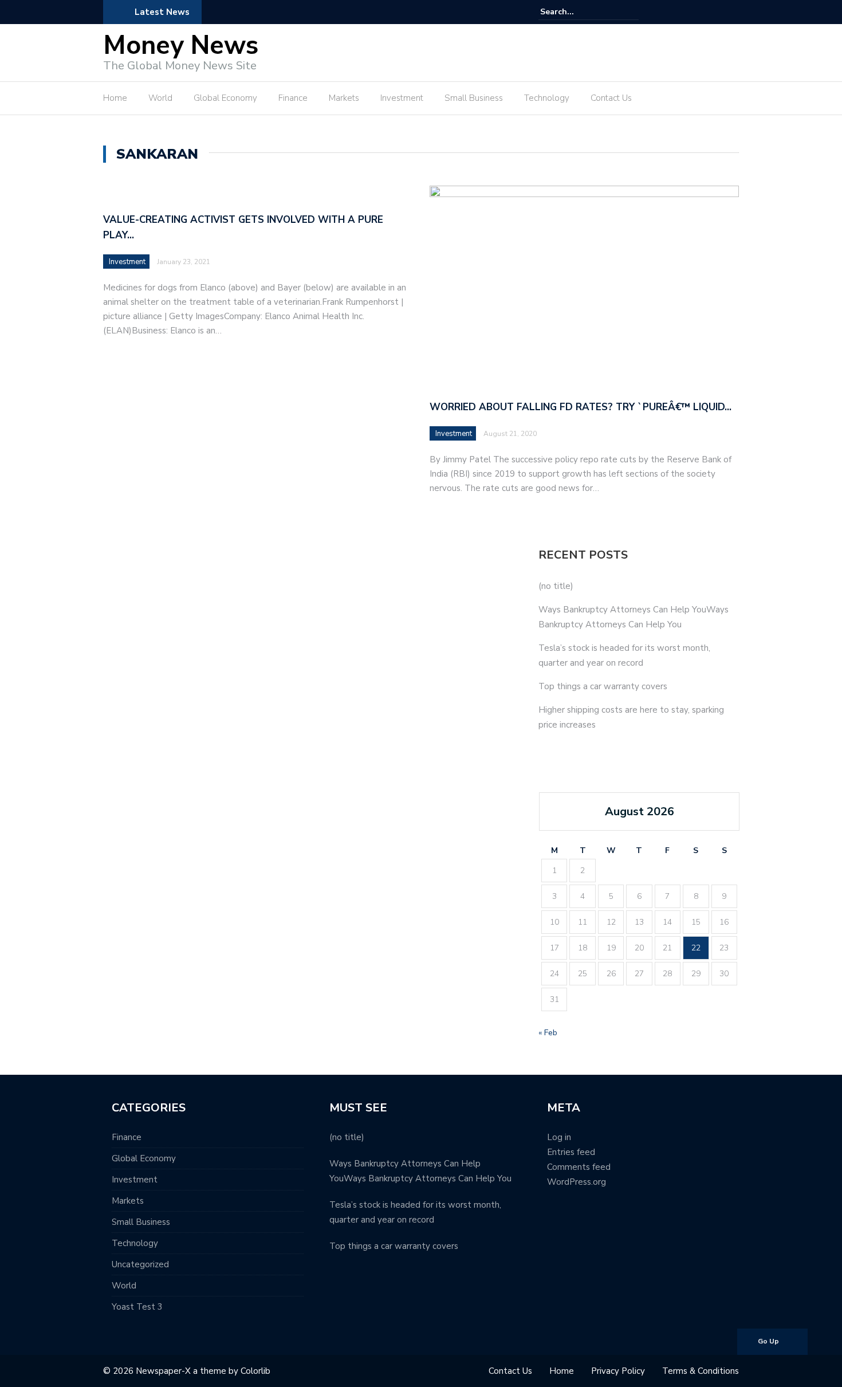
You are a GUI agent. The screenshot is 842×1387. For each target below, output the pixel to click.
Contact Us (611, 98)
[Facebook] (663, 12)
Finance (293, 98)
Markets (344, 98)
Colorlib (255, 1371)
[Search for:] (575, 11)
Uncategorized (140, 1264)
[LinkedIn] (732, 12)
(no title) (555, 586)
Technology (546, 98)
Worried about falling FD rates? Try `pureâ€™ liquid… (580, 407)
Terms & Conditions (700, 1371)
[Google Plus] (691, 12)
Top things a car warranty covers (602, 686)
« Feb (547, 1032)
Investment (401, 98)
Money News (180, 45)
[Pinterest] (704, 12)
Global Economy (225, 98)
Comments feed (579, 1167)
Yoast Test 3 (137, 1307)
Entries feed (571, 1152)
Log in (559, 1137)
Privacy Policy (618, 1371)
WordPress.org (576, 1182)
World (160, 98)
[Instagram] (718, 12)
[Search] (631, 11)
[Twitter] (677, 12)
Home (115, 98)
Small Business (473, 98)
